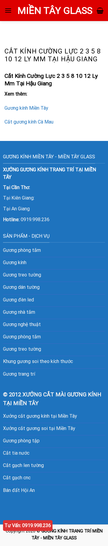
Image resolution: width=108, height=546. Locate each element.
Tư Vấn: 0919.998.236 (27, 525)
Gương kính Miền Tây (26, 108)
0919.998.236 (35, 219)
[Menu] (8, 10)
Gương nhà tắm (19, 312)
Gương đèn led (18, 300)
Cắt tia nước (16, 453)
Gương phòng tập (21, 441)
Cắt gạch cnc (17, 477)
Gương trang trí (19, 374)
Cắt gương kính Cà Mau (28, 122)
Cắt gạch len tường (23, 465)
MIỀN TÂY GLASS (54, 10)
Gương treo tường (22, 349)
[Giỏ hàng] (100, 10)
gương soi (27, 361)
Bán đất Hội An (19, 490)
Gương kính (14, 262)
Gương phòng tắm (22, 250)
